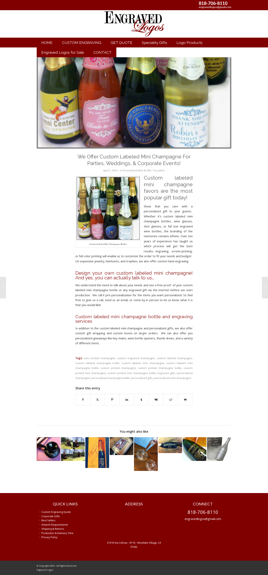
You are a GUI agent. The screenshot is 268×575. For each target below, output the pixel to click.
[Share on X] (97, 399)
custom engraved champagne (136, 358)
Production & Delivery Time (57, 533)
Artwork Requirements (54, 524)
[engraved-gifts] (134, 24)
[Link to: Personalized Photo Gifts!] (121, 446)
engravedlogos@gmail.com (215, 7)
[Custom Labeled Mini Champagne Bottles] (134, 103)
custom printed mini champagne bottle (131, 373)
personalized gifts (142, 378)
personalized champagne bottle (110, 378)
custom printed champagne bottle (160, 368)
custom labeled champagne (174, 358)
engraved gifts (166, 373)
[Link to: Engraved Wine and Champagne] (97, 452)
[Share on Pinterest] (112, 399)
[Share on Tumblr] (141, 399)
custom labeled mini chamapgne (143, 363)
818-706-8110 (213, 3)
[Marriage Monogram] (3, 287)
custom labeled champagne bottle (97, 363)
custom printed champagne (118, 368)
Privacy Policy (49, 537)
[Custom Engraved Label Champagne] (265, 287)
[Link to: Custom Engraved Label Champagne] (219, 449)
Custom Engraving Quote (56, 512)
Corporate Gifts (50, 516)
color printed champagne (99, 358)
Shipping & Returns (52, 528)
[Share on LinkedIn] (126, 399)
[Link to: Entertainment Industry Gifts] (170, 445)
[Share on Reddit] (170, 399)
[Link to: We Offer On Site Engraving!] (146, 454)
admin (161, 170)
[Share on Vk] (156, 399)
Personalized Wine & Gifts (137, 170)
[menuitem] (47, 42)
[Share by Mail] (185, 399)
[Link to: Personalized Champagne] (194, 449)
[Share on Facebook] (83, 399)
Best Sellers (48, 520)
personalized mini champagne (172, 378)
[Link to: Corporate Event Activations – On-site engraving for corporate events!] (73, 449)
